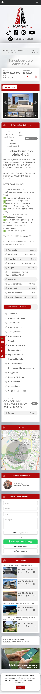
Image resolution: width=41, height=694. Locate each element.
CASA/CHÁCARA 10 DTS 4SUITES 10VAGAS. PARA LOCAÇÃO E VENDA (19, 619)
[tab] (9, 87)
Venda (13, 50)
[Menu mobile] (2, 2)
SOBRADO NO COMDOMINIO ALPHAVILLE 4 (19, 604)
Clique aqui (7, 642)
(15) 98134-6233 (23, 39)
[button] (6, 102)
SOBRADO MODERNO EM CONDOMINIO (17, 566)
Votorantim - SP (23, 50)
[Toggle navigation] (37, 3)
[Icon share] (8, 32)
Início (7, 50)
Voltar (35, 52)
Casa (33, 50)
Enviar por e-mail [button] (21, 533)
